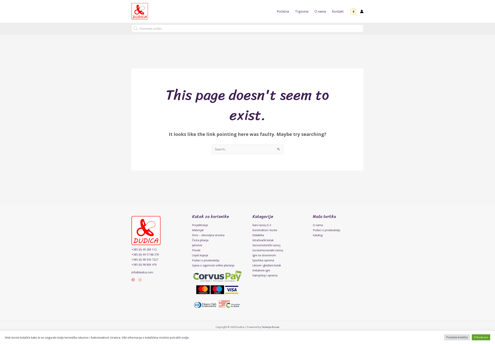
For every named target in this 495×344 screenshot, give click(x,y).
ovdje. (185, 337)
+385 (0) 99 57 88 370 (145, 254)
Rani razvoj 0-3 (261, 225)
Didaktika (258, 235)
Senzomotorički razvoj (266, 245)
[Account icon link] (362, 11)
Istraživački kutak (263, 240)
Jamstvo (197, 245)
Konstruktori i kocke (264, 230)
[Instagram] (140, 279)
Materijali (198, 230)
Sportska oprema (263, 260)
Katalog (318, 235)
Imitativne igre (261, 270)
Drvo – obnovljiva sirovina (208, 235)
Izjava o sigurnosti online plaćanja (213, 265)
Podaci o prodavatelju (205, 260)
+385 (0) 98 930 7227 (144, 259)
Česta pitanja (200, 240)
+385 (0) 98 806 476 (144, 264)
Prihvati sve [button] (481, 337)
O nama (318, 225)
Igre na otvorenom (264, 255)
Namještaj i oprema (264, 275)
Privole (196, 250)
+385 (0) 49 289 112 (144, 249)
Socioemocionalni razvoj (267, 250)
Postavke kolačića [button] (457, 337)
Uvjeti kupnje (200, 255)
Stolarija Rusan (270, 327)
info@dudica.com (142, 272)
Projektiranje (200, 225)
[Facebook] (133, 279)
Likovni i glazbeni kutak (266, 265)
